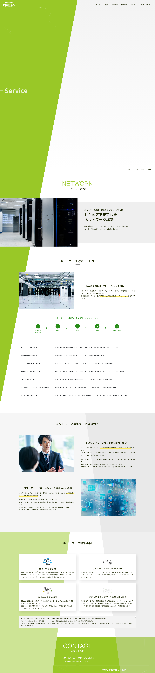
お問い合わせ (145, 5)
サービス (99, 5)
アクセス (134, 5)
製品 (106, 5)
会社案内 (115, 5)
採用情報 (124, 5)
